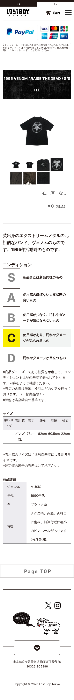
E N (55, 4)
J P (18, 4)
